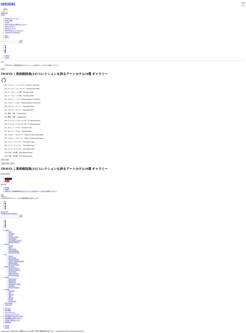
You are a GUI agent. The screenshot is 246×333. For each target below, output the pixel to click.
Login (243, 5)
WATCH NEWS (13, 268)
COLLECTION (13, 237)
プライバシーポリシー (12, 314)
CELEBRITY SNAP (14, 240)
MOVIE (11, 294)
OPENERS (8, 3)
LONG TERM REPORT (16, 261)
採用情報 (8, 322)
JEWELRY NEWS (14, 270)
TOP (2, 195)
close (12, 163)
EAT (9, 293)
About (6, 36)
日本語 (7, 56)
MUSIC (10, 298)
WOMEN (11, 234)
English (7, 58)
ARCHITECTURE (14, 284)
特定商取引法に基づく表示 (14, 316)
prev (3, 159)
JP (3, 11)
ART (10, 296)
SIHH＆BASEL (13, 273)
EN (7, 11)
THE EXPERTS (13, 251)
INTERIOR (12, 280)
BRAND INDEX (13, 242)
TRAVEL (11, 291)
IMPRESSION (13, 263)
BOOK (10, 299)
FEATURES (12, 239)
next (7, 159)
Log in (7, 37)
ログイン (8, 308)
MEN (10, 232)
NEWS (10, 235)
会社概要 (8, 310)
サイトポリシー (10, 312)
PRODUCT (12, 282)
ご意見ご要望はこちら (12, 320)
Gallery (3, 69)
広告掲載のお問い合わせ (13, 318)
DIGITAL (11, 286)
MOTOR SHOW (13, 259)
